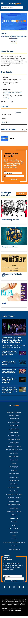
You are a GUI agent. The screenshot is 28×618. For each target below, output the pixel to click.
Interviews (14, 470)
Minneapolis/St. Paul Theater (14, 449)
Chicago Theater (14, 418)
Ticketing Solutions (14, 549)
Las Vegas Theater (14, 429)
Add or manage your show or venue (14, 542)
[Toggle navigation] (1, 3)
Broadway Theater (14, 415)
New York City (21, 36)
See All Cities (14, 453)
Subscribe (14, 179)
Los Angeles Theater (14, 422)
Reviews (18, 112)
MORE (21, 193)
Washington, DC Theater (14, 446)
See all (24, 130)
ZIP (4, 176)
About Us (14, 546)
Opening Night (14, 467)
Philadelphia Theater (14, 436)
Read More (5, 122)
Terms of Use (18, 610)
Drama (13, 42)
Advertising (14, 539)
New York (14, 522)
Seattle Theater (14, 443)
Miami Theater (14, 432)
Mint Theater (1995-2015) (10, 92)
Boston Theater (14, 425)
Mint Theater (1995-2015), (9, 36)
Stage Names (14, 532)
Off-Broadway (13, 38)
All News (14, 515)
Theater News (14, 460)
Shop (14, 535)
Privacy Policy (10, 610)
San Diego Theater (14, 501)
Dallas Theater (14, 484)
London (14, 525)
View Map (6, 98)
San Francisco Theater (14, 439)
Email (5, 171)
